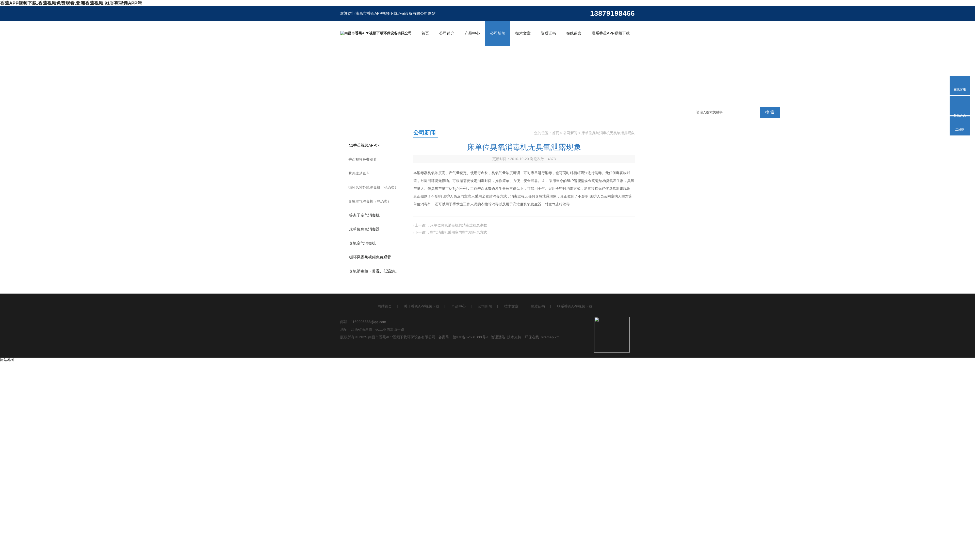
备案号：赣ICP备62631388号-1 (463, 337)
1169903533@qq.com (368, 322)
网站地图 (7, 360)
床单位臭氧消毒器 (364, 229)
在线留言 (573, 33)
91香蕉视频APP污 (364, 145)
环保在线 (532, 337)
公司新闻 (497, 33)
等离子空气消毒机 (364, 215)
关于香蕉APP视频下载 (421, 306)
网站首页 (385, 306)
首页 (425, 33)
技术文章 (523, 33)
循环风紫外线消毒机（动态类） (373, 187)
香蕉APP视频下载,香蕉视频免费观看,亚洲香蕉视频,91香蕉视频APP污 (71, 3)
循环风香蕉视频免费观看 (370, 257)
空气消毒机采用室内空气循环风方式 (458, 232)
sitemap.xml (550, 337)
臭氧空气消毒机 (362, 243)
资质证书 (548, 33)
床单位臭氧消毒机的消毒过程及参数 (458, 225)
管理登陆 (498, 337)
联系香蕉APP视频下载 (611, 33)
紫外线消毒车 (359, 173)
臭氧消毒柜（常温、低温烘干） (375, 271)
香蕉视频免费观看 (362, 159)
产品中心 (472, 33)
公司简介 (446, 33)
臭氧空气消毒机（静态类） (369, 201)
